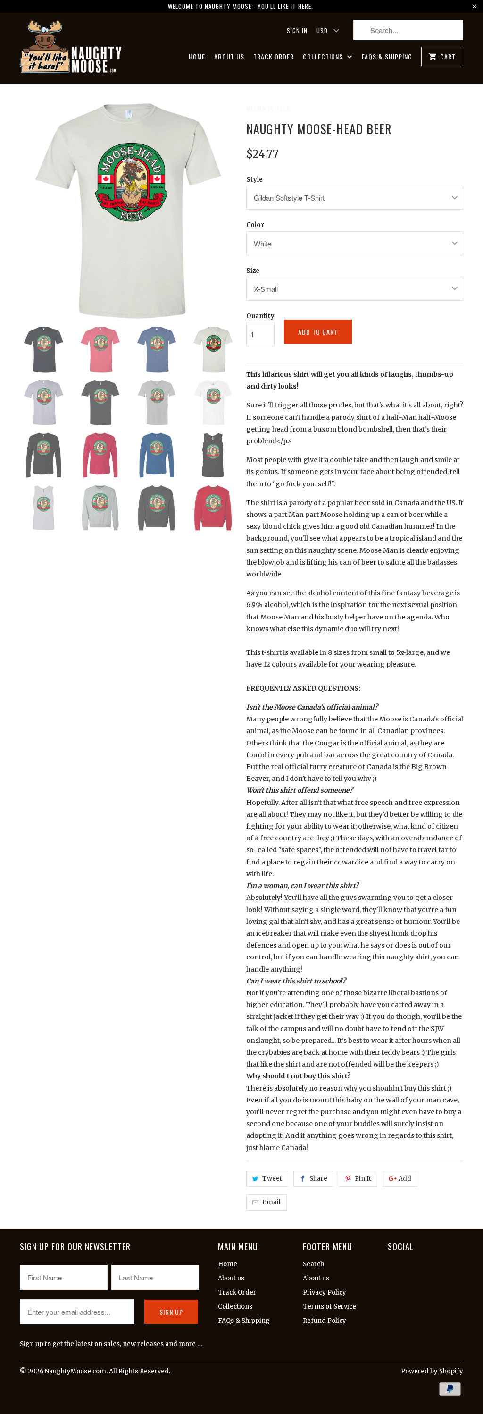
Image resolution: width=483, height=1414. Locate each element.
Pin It (363, 1179)
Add (405, 1179)
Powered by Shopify (432, 1371)
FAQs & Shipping (387, 56)
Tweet (272, 1179)
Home (197, 56)
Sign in (297, 30)
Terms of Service (329, 1307)
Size (252, 271)
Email (271, 1202)
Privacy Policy (324, 1292)
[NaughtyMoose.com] (72, 48)
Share (318, 1179)
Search (313, 1264)
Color (255, 225)
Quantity (260, 316)
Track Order (273, 56)
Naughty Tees (268, 108)
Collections (324, 56)
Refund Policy (324, 1321)
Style (254, 180)
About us (229, 56)
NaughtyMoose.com (75, 1371)
